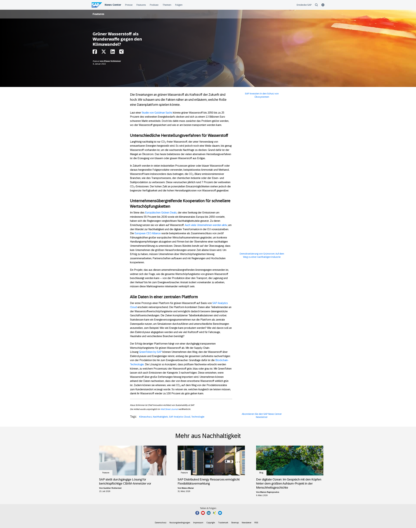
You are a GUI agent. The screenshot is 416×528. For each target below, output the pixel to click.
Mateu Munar (188, 488)
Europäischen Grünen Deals (161, 212)
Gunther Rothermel (112, 488)
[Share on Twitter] (103, 52)
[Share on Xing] (121, 52)
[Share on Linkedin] (112, 52)
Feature (96, 61)
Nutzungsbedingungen (179, 523)
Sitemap (235, 523)
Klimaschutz (145, 416)
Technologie (197, 416)
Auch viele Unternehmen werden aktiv (206, 225)
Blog (261, 473)
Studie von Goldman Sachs (157, 112)
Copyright (210, 523)
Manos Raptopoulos (269, 492)
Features (98, 14)
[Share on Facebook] (95, 52)
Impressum (198, 523)
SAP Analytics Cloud (179, 416)
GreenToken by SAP (150, 352)
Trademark (223, 523)
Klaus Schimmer (112, 61)
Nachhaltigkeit (160, 416)
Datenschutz (160, 523)
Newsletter (246, 523)
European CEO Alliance (148, 233)
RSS (256, 523)
